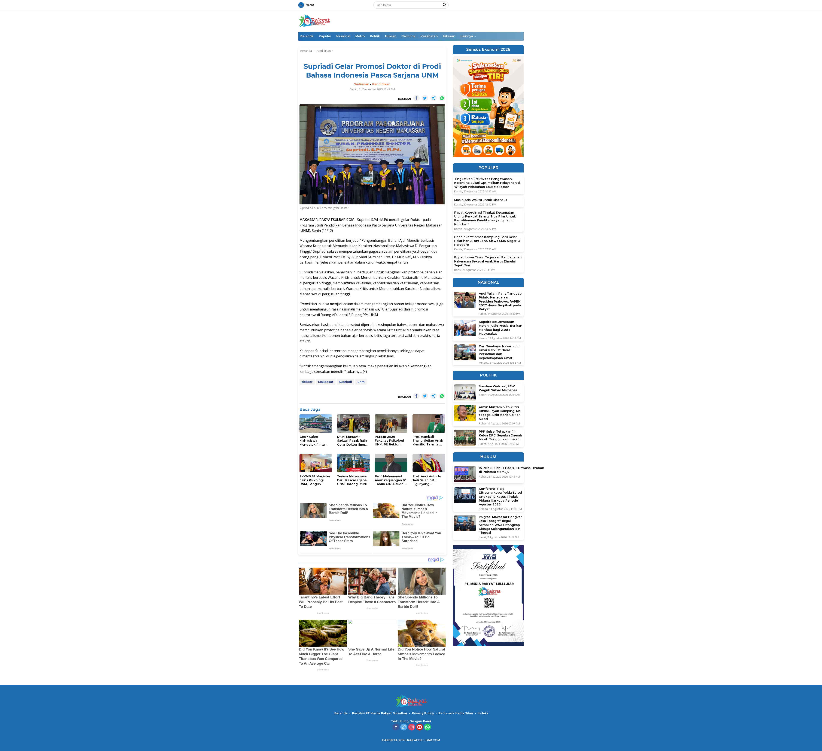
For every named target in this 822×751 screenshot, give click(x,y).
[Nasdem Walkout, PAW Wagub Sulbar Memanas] (465, 392)
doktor (307, 382)
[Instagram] (411, 727)
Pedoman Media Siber (455, 713)
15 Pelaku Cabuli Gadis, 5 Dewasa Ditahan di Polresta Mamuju (511, 470)
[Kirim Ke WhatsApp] (442, 98)
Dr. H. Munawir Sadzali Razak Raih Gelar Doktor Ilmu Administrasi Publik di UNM (352, 441)
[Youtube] (419, 727)
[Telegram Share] (433, 98)
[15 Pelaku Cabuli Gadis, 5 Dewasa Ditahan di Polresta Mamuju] (465, 474)
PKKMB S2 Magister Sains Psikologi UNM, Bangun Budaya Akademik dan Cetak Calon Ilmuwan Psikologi (314, 480)
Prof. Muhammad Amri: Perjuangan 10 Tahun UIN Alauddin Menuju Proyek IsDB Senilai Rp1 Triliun (391, 480)
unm (361, 382)
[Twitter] (403, 727)
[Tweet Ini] (425, 98)
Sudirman (361, 84)
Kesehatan (429, 36)
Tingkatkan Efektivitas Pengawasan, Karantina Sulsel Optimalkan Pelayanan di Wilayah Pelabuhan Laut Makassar (487, 183)
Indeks (483, 713)
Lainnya (466, 36)
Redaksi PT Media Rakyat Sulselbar (379, 713)
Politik (375, 36)
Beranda (307, 36)
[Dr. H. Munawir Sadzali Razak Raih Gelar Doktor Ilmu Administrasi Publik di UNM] (353, 423)
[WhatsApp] (427, 727)
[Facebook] (395, 727)
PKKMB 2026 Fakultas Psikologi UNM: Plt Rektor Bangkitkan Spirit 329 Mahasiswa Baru (391, 441)
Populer (325, 36)
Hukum (390, 36)
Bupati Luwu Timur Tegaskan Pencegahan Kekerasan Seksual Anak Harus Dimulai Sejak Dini (488, 261)
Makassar (325, 382)
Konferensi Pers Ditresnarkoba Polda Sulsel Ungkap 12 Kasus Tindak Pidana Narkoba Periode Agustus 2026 (500, 497)
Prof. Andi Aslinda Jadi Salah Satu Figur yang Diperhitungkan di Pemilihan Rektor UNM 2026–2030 (426, 480)
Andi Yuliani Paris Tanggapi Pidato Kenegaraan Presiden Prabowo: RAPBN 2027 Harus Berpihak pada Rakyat (501, 301)
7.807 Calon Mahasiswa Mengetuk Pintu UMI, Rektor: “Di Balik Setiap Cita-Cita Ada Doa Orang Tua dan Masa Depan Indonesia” (315, 441)
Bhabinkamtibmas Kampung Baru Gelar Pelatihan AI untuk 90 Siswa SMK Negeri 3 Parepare (487, 241)
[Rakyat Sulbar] (314, 20)
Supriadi (345, 382)
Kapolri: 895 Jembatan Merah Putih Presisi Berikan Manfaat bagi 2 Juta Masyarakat (500, 328)
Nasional (343, 36)
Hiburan (449, 36)
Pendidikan (381, 84)
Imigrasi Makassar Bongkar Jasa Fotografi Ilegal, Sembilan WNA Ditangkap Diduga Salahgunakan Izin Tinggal (500, 525)
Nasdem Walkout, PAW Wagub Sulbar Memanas (498, 388)
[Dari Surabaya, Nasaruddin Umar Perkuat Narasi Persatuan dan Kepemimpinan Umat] (465, 352)
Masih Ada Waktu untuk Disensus (480, 200)
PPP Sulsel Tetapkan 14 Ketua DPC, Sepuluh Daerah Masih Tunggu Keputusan (500, 435)
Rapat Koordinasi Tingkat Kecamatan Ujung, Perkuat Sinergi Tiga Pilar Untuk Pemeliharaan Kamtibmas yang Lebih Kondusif (485, 218)
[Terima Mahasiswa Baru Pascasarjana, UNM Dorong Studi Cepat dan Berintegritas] (353, 463)
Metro (360, 36)
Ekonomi (408, 36)
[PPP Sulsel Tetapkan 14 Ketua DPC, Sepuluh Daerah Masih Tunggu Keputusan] (465, 438)
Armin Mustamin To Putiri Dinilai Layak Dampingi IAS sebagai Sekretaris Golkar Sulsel (500, 413)
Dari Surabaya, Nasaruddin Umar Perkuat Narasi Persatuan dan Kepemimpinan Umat (500, 352)
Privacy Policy (423, 713)
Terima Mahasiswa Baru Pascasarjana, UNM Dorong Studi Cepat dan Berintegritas (352, 480)
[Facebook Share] (416, 98)
